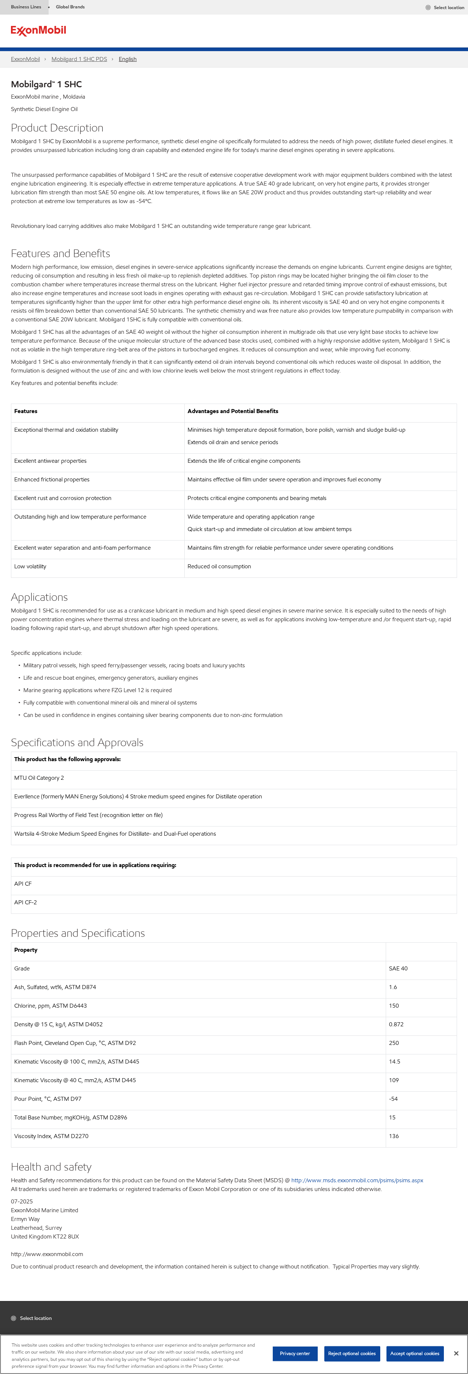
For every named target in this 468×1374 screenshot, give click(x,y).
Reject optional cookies (352, 1353)
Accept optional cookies (415, 1353)
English (128, 59)
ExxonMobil (25, 59)
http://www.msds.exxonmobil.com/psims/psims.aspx (357, 1180)
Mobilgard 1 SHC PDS (79, 59)
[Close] (456, 1353)
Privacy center (295, 1353)
